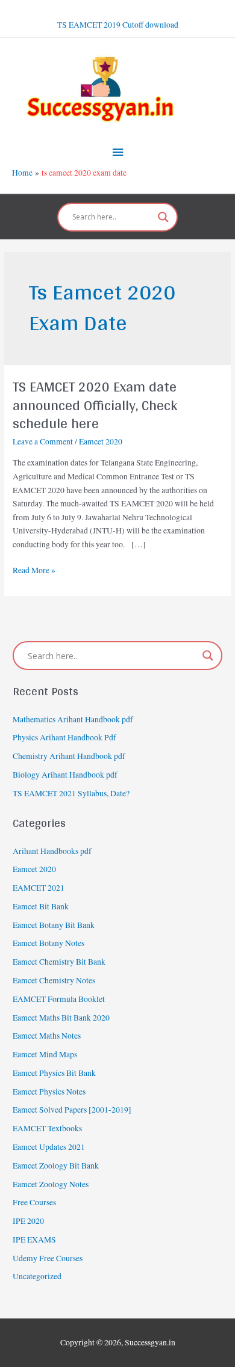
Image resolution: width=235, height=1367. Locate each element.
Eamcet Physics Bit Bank (54, 1072)
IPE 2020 (28, 1220)
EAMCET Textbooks (47, 1128)
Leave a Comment (43, 441)
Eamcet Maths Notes (47, 1035)
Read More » (34, 570)
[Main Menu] (117, 152)
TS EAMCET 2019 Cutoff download (117, 24)
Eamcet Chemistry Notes (54, 980)
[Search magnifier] (163, 217)
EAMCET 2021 (38, 887)
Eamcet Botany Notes (48, 943)
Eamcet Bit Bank (41, 906)
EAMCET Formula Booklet (59, 999)
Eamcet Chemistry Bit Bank (59, 961)
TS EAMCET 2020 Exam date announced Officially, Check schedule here (95, 405)
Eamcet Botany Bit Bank (54, 925)
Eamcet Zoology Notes (51, 1184)
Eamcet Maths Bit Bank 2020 (61, 1017)
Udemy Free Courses (48, 1258)
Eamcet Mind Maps (45, 1054)
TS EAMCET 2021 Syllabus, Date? (71, 793)
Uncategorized (37, 1276)
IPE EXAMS (34, 1239)
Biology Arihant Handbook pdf (65, 774)
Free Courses (34, 1202)
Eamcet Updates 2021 (49, 1146)
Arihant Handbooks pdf (52, 851)
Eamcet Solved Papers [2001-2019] (72, 1109)
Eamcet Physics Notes (49, 1091)
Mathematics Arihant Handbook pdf (73, 719)
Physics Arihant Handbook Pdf (64, 737)
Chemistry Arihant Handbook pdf (69, 756)
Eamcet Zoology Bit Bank (56, 1165)
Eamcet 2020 (100, 441)
